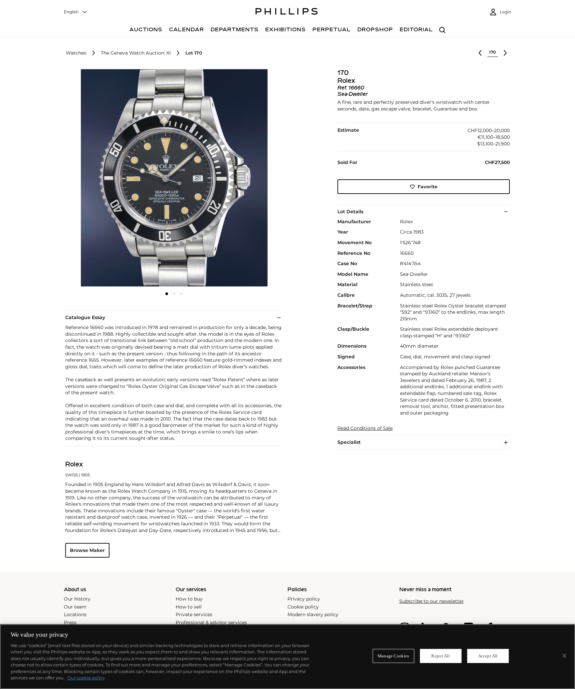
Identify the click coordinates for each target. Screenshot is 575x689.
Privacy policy (304, 599)
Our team (75, 607)
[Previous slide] (101, 178)
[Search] (442, 30)
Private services (194, 614)
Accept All (487, 655)
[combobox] (75, 12)
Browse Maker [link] (87, 550)
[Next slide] (246, 178)
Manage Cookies (393, 655)
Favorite (428, 187)
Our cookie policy (86, 677)
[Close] (564, 655)
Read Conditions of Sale (365, 428)
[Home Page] (287, 12)
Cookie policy (303, 607)
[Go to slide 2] (174, 293)
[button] (172, 178)
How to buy (189, 599)
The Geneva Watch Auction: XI (136, 53)
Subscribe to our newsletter (431, 601)
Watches (76, 53)
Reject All (440, 655)
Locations (75, 614)
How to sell (189, 607)
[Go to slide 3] (181, 293)
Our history (77, 599)
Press (70, 622)
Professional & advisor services (211, 622)
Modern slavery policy (313, 614)
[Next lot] (505, 53)
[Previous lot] (480, 53)
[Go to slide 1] (166, 293)
